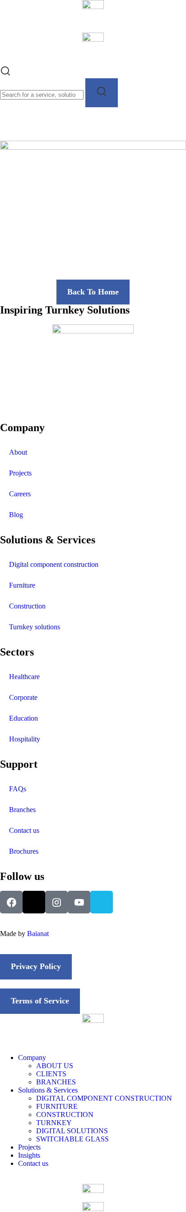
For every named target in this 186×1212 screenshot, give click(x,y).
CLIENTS (51, 1074)
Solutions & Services (48, 1090)
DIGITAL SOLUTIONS (72, 1131)
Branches (22, 809)
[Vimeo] (101, 902)
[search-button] (101, 92)
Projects (20, 473)
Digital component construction (53, 564)
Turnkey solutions (34, 627)
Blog (16, 514)
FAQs (17, 789)
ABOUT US (54, 1065)
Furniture (22, 585)
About (18, 452)
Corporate (23, 697)
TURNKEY (54, 1122)
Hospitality (24, 739)
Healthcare (24, 676)
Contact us (24, 830)
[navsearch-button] (5, 74)
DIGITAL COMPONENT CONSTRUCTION (104, 1098)
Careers (20, 494)
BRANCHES (56, 1082)
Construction (27, 606)
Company (32, 1057)
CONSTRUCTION (64, 1114)
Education (23, 718)
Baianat (38, 933)
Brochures (23, 851)
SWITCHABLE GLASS (72, 1139)
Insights (29, 1155)
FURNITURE (57, 1106)
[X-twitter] (34, 902)
